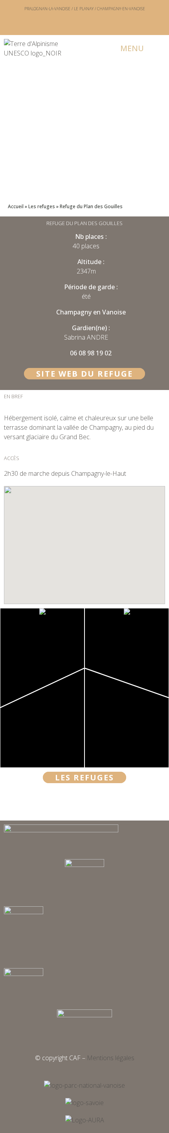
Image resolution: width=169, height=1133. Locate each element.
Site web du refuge (84, 373)
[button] (127, 48)
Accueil (16, 206)
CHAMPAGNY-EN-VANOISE (121, 8)
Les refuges (41, 206)
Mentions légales (110, 1058)
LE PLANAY (84, 8)
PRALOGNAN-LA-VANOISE (47, 8)
